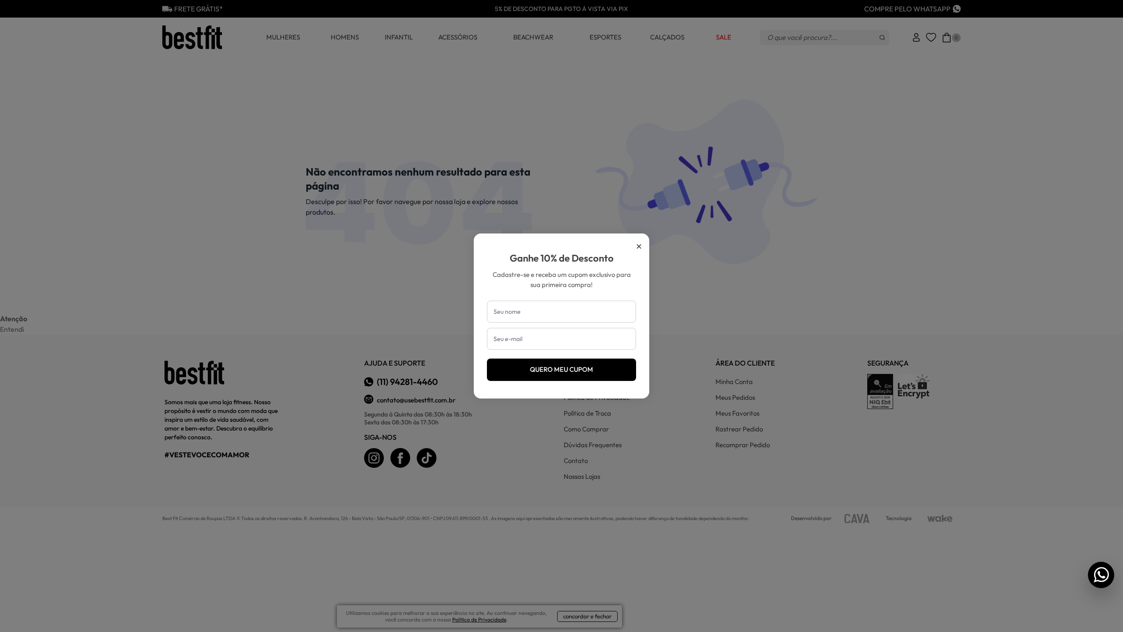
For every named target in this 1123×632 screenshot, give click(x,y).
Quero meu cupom (561, 369)
